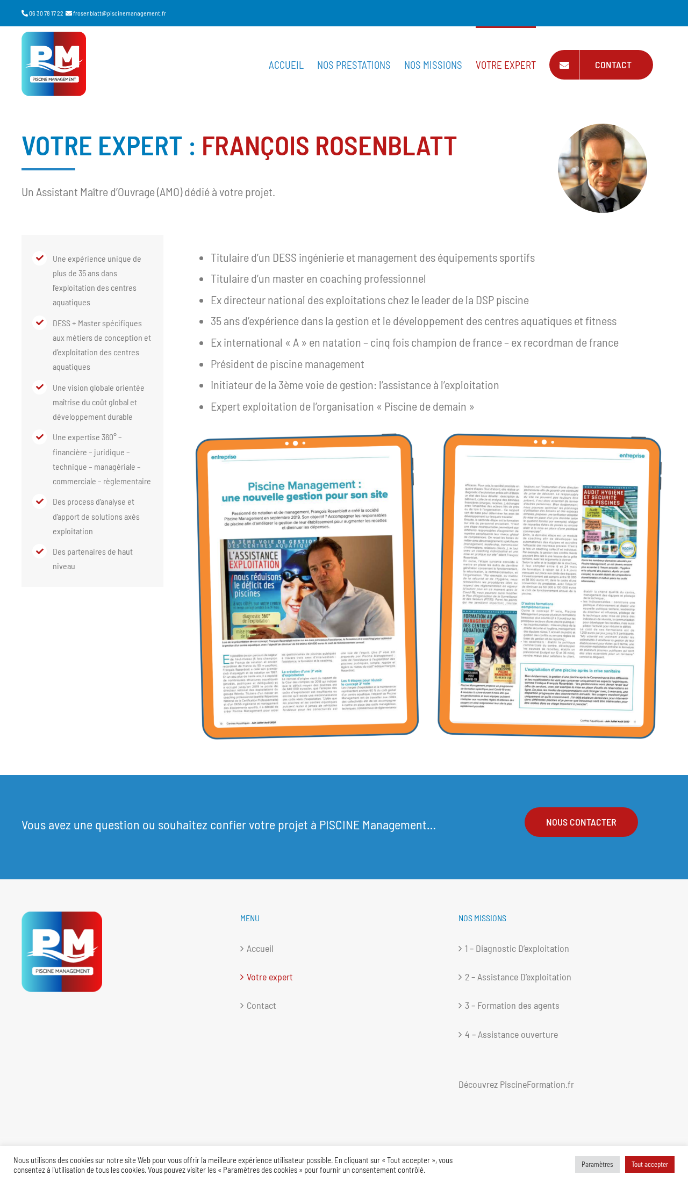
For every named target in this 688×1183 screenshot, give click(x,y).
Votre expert (270, 977)
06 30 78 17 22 (46, 13)
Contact (261, 1005)
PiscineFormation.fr (537, 1084)
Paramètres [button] (597, 1164)
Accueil (260, 948)
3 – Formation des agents (512, 1005)
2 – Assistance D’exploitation (518, 977)
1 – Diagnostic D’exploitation (517, 948)
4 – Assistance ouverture (511, 1034)
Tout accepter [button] (650, 1164)
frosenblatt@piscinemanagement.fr (119, 13)
